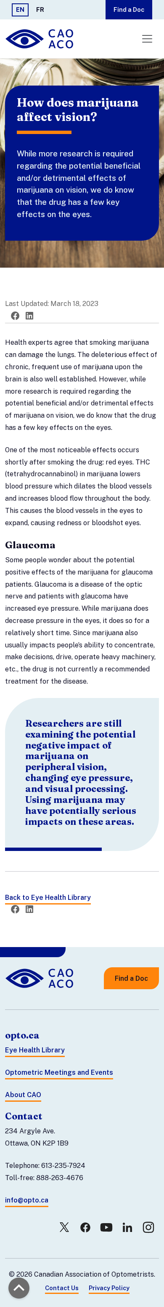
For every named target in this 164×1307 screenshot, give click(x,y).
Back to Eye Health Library (48, 898)
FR (40, 9)
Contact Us (62, 1287)
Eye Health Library (35, 1050)
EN (20, 9)
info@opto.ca (26, 1200)
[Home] (40, 38)
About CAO (23, 1095)
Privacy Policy (109, 1287)
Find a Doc (129, 9)
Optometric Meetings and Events (59, 1072)
